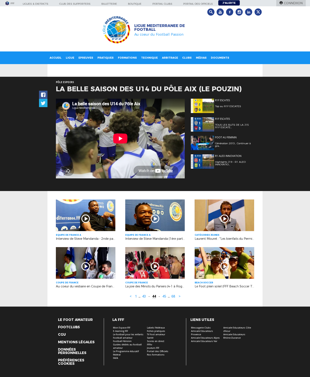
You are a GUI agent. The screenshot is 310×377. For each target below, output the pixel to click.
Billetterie (109, 4)
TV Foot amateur (156, 334)
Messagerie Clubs (201, 327)
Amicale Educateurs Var (204, 341)
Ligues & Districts (35, 4)
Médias (201, 57)
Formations (127, 57)
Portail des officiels (198, 4)
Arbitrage (170, 57)
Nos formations (155, 354)
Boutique (135, 4)
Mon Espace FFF (121, 327)
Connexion (293, 3)
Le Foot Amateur (75, 320)
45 (164, 296)
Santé (150, 338)
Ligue (70, 57)
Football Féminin (122, 341)
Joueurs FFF (153, 348)
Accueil (56, 57)
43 (144, 296)
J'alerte (229, 2)
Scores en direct (155, 341)
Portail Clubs (162, 4)
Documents (220, 57)
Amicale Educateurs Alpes (205, 338)
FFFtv (149, 344)
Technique (149, 57)
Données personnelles (72, 351)
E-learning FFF (120, 331)
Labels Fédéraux (156, 327)
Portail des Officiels (157, 351)
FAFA (115, 358)
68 (173, 296)
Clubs (187, 57)
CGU (62, 334)
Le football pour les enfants (128, 334)
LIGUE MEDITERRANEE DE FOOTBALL (159, 27)
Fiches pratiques (156, 331)
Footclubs (69, 327)
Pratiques (105, 57)
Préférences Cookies (71, 362)
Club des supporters (74, 4)
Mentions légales (76, 342)
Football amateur (122, 338)
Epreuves (85, 57)
